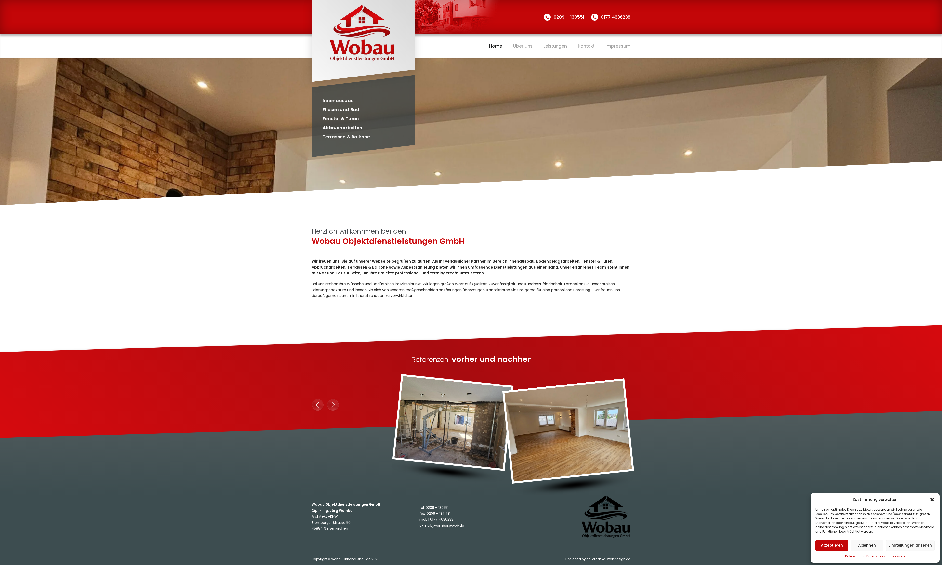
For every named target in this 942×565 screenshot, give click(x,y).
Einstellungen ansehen (910, 545)
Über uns (523, 46)
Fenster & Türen (341, 119)
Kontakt (586, 46)
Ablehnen (867, 545)
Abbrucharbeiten (343, 128)
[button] (932, 499)
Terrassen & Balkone (346, 137)
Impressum (896, 556)
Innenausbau (338, 100)
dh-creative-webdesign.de (608, 559)
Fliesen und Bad (341, 109)
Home (495, 46)
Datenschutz (854, 556)
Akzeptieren (832, 545)
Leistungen (555, 46)
